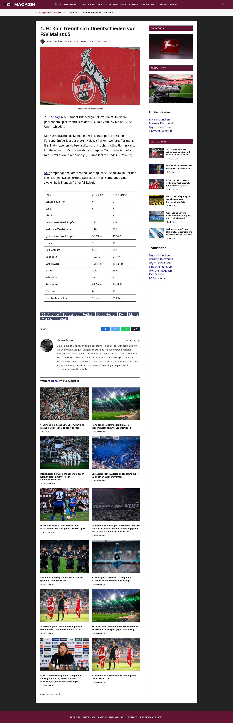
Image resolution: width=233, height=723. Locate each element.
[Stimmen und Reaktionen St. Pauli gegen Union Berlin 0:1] (116, 654)
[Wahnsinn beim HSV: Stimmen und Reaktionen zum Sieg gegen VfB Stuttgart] (64, 504)
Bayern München (159, 119)
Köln (47, 173)
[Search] (223, 4)
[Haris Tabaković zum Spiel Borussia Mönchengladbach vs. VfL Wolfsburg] (116, 403)
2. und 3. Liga (87, 4)
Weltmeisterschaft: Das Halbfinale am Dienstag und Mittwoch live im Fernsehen (179, 232)
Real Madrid (156, 274)
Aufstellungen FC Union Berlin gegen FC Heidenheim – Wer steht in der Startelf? (61, 628)
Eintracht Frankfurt (160, 131)
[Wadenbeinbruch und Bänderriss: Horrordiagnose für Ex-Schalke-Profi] (156, 216)
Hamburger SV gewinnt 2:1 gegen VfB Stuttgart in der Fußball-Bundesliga (112, 579)
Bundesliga (70, 4)
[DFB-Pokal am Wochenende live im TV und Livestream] (156, 169)
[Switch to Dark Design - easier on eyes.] (227, 4)
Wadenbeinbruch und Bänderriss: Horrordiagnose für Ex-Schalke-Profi (179, 216)
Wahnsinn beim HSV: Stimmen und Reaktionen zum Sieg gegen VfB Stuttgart (62, 527)
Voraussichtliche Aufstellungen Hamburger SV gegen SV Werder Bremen (115, 475)
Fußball (88, 314)
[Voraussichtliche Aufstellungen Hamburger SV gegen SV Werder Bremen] (116, 452)
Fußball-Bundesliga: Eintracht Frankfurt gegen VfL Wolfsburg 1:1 (62, 579)
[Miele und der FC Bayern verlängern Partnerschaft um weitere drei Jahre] (156, 184)
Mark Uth (48, 318)
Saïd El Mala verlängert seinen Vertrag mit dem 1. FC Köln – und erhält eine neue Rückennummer (178, 152)
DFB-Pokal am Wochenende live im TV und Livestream (179, 167)
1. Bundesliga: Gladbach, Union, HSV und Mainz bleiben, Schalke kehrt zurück (62, 426)
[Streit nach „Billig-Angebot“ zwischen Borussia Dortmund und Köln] (156, 200)
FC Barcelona (157, 278)
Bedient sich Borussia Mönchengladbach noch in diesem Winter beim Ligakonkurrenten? (62, 476)
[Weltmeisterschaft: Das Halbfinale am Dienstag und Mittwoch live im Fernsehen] (156, 233)
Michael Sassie (54, 41)
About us (75, 717)
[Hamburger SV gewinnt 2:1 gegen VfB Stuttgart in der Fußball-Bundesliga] (116, 556)
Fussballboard (168, 4)
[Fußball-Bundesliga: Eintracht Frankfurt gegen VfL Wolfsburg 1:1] (64, 556)
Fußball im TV (149, 4)
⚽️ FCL (57, 4)
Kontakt (132, 717)
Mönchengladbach (160, 270)
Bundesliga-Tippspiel (151, 717)
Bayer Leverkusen (160, 127)
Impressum (89, 717)
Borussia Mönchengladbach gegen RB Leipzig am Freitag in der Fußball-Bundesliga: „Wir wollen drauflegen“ (60, 678)
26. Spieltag (52, 117)
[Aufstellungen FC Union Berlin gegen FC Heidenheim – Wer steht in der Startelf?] (64, 605)
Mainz (133, 314)
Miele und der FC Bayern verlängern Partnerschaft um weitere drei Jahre (178, 183)
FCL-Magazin (42, 12)
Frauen (102, 4)
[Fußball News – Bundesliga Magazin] (19, 4)
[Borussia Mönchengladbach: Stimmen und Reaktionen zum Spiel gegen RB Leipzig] (116, 605)
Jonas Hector (106, 314)
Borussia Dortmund (161, 123)
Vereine (133, 4)
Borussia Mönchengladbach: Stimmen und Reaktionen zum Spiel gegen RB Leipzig (115, 628)
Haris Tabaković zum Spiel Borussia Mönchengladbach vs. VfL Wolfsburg (111, 426)
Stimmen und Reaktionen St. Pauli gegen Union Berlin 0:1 (114, 677)
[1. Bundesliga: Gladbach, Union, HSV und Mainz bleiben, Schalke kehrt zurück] (64, 403)
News (63, 318)
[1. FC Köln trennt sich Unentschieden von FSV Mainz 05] (90, 104)
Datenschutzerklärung (111, 717)
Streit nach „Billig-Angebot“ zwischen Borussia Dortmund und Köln (179, 199)
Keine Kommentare (84, 41)
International (117, 4)
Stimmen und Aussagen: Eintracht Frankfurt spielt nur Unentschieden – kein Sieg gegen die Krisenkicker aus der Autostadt (116, 528)
